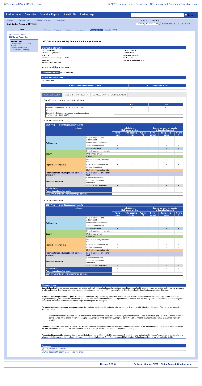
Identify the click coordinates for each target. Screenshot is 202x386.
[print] (165, 35)
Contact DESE (151, 364)
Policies (138, 364)
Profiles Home (13, 14)
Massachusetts (24, 20)
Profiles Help (87, 14)
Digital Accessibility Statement (176, 364)
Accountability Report (17, 34)
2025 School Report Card (18, 37)
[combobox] (157, 15)
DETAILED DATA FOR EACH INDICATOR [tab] (109, 95)
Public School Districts (43, 20)
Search (10, 20)
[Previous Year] (18, 30)
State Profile (69, 14)
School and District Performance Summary (20, 49)
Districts (143, 20)
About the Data (179, 285)
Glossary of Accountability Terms (70, 352)
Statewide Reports (49, 14)
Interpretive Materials (57, 349)
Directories (30, 14)
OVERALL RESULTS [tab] (51, 95)
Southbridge (61, 20)
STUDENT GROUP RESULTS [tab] (77, 95)
